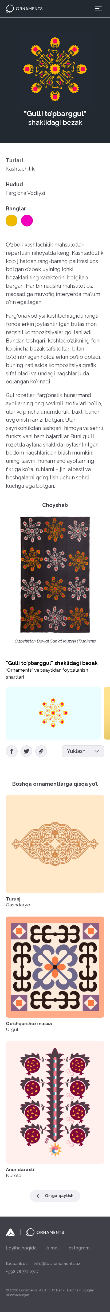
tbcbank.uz (17, 1263)
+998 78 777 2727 (22, 1271)
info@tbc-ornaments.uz (57, 1263)
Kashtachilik (20, 169)
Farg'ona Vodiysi (25, 193)
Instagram (79, 1248)
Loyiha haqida (21, 1248)
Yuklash (76, 751)
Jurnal (52, 1248)
